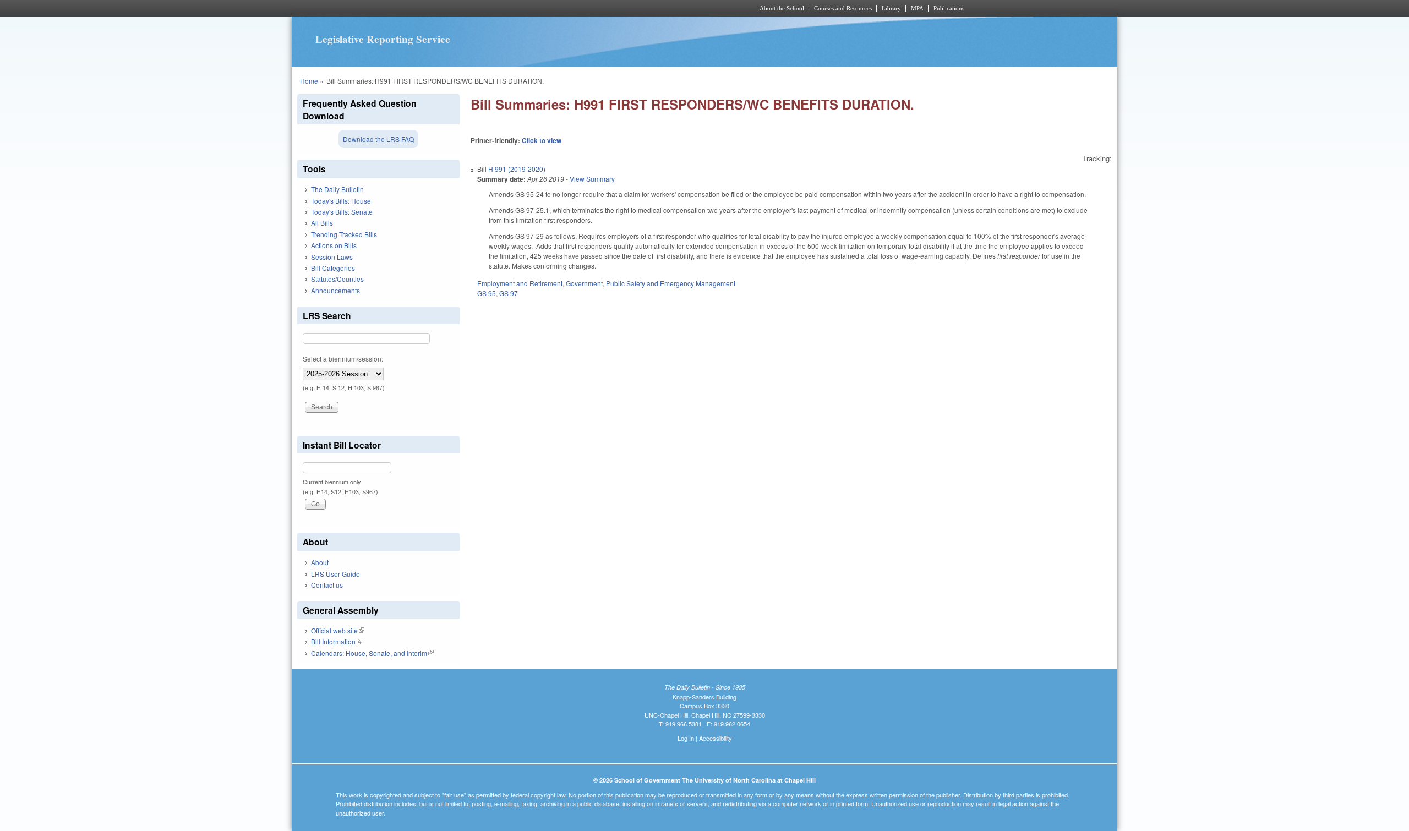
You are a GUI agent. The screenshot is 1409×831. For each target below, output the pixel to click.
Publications (948, 8)
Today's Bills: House (341, 200)
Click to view (541, 140)
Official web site (337, 630)
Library (891, 8)
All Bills (322, 222)
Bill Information (336, 641)
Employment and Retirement (519, 283)
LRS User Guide (335, 573)
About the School (782, 8)
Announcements (335, 290)
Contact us (327, 584)
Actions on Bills (334, 245)
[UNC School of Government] (559, 8)
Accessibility (715, 738)
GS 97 (508, 293)
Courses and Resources (843, 8)
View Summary (592, 178)
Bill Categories (333, 267)
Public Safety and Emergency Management (670, 283)
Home (309, 80)
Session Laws (332, 256)
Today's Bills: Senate (342, 211)
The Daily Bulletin (337, 189)
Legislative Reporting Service (382, 39)
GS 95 (486, 293)
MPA (917, 8)
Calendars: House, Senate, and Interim (372, 653)
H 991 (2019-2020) (516, 168)
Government (584, 283)
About (320, 562)
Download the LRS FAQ (378, 139)
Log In (686, 738)
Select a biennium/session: (343, 358)
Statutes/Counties (337, 278)
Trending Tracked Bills (344, 234)
